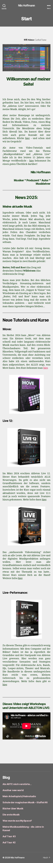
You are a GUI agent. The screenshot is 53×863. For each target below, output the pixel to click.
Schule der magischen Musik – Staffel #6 (25, 802)
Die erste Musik (11, 814)
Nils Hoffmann (26, 5)
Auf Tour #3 (9, 836)
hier (27, 138)
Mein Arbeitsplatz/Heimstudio (19, 796)
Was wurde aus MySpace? (17, 820)
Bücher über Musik (13, 808)
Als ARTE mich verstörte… (17, 784)
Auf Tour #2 (9, 842)
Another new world (13, 790)
